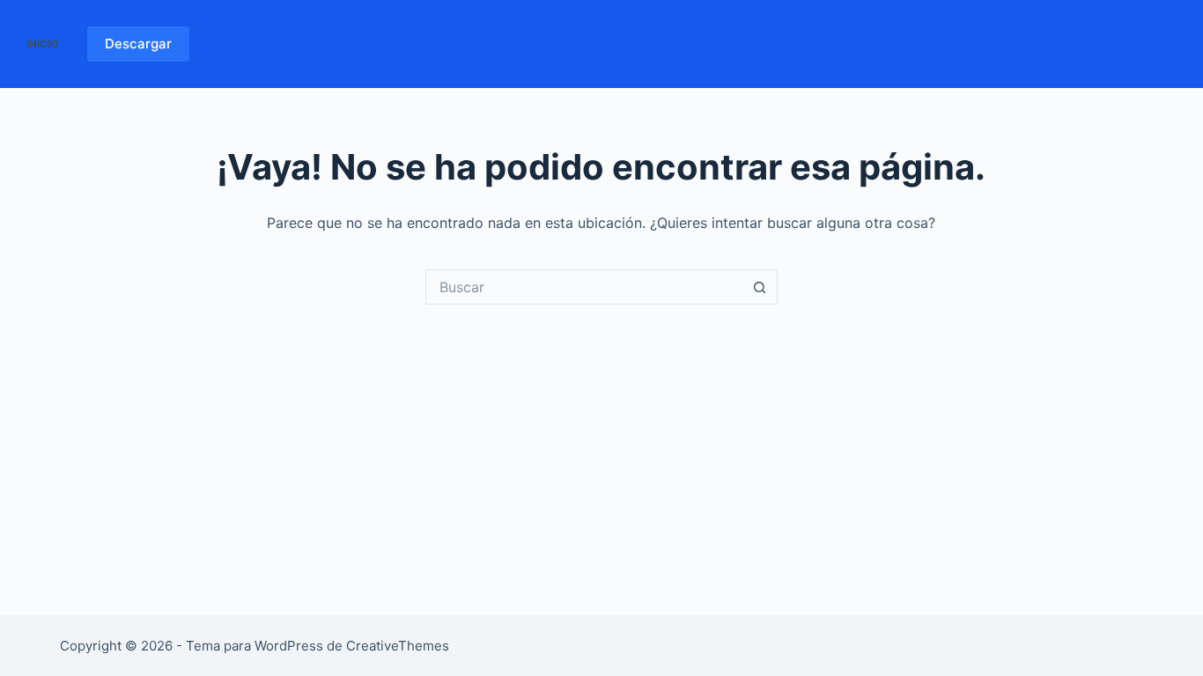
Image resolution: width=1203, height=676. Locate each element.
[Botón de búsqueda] (760, 287)
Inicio (42, 43)
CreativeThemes (397, 645)
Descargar (138, 43)
